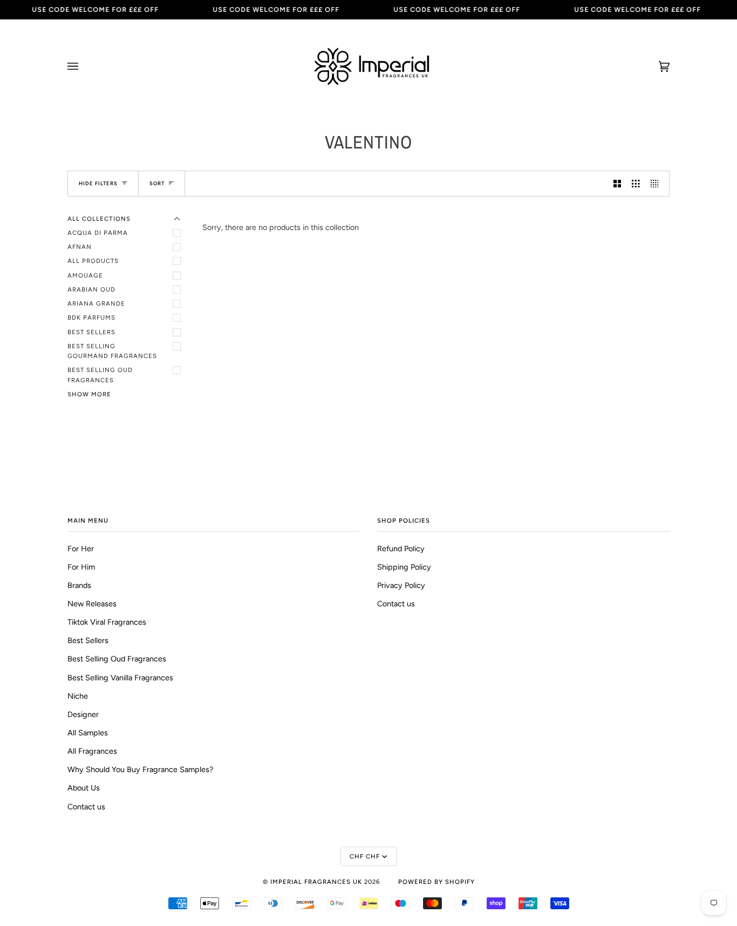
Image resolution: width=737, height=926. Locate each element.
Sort (157, 183)
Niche (77, 696)
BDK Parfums (91, 317)
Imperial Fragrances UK (316, 882)
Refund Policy (401, 548)
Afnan (79, 247)
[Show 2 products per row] (617, 183)
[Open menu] (83, 66)
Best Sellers (91, 332)
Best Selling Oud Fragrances (100, 374)
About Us (83, 788)
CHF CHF (365, 856)
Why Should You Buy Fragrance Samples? (140, 769)
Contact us (86, 807)
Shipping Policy (404, 567)
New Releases (92, 604)
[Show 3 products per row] (635, 183)
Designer (83, 714)
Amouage (85, 275)
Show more (89, 394)
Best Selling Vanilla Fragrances (120, 677)
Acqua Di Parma (97, 232)
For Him (81, 567)
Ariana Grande (96, 303)
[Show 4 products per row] (657, 183)
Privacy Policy (401, 585)
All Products (93, 261)
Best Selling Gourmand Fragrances (112, 351)
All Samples (87, 733)
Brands (79, 585)
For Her (80, 548)
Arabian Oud (91, 289)
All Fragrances (92, 751)
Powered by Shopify (436, 882)
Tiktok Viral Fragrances (106, 622)
